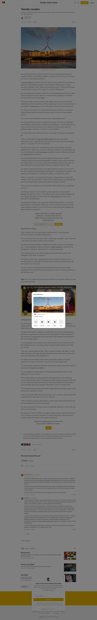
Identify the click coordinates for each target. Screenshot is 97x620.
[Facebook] (42, 322)
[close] (63, 294)
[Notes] (54, 322)
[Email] (48, 322)
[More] (61, 322)
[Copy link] (35, 322)
